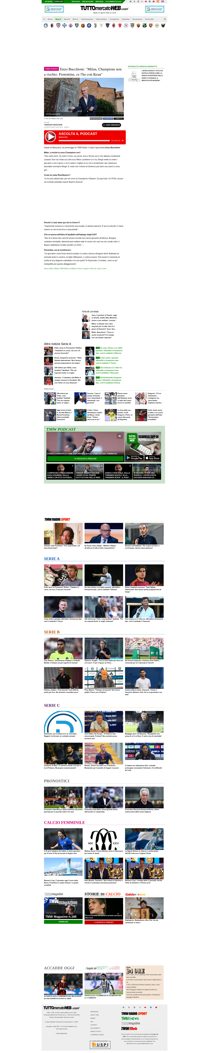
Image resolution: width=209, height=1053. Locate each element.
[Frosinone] (76, 25)
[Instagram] (142, 1)
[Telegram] (149, 1)
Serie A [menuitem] (58, 19)
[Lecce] (107, 25)
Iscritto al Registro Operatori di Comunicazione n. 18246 (61, 1022)
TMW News (99, 1)
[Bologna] (52, 25)
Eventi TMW (94, 1015)
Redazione (94, 1011)
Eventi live (58, 1)
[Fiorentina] (70, 25)
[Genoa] (82, 25)
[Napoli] (126, 25)
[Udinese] (156, 25)
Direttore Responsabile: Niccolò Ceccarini (61, 1017)
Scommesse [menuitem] (137, 19)
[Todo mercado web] (158, 1)
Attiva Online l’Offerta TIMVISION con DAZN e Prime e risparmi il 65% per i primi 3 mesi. (75, 268)
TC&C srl (53, 1012)
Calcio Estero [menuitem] (101, 19)
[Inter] (89, 25)
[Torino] (150, 25)
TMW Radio (75, 1)
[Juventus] (95, 25)
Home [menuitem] (50, 19)
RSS (91, 1021)
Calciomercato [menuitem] (87, 19)
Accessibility (95, 1028)
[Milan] (113, 25)
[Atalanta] (45, 25)
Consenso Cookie (97, 1035)
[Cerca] (165, 19)
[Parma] (132, 25)
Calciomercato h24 (113, 1)
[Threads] (138, 1)
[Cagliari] (58, 25)
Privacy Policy (95, 1031)
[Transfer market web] (162, 1)
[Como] (64, 25)
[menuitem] (44, 19)
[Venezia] (163, 25)
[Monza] (119, 25)
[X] (134, 1)
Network (48, 1)
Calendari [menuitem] (126, 19)
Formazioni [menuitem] (114, 19)
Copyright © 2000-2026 (53, 1026)
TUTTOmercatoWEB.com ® (69, 1026)
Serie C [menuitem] (75, 19)
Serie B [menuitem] (67, 19)
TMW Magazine (87, 1)
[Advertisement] (146, 162)
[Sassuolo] (144, 25)
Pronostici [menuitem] (149, 19)
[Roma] (138, 25)
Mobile (92, 1018)
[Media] (153, 1)
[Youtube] (146, 1)
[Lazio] (101, 25)
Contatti (93, 1025)
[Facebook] (130, 1)
